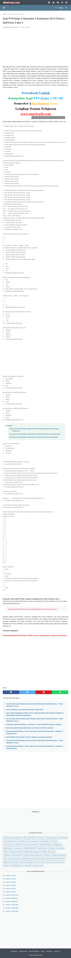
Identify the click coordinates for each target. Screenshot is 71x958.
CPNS (24, 837)
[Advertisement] (35, 48)
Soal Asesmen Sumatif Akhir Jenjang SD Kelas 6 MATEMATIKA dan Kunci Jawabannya (35, 434)
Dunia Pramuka (8, 841)
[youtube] (58, 2)
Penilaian (46, 855)
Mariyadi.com (38, 955)
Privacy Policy (23, 951)
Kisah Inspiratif (8, 848)
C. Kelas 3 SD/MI (10, 882)
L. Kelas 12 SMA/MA (11, 911)
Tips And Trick (40, 862)
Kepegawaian (58, 844)
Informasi (54, 841)
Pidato (5, 858)
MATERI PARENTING (30, 848)
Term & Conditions (34, 951)
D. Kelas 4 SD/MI (10, 885)
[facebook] (49, 2)
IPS (16, 841)
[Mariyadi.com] (12, 3)
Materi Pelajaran (43, 848)
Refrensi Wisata (8, 862)
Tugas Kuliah (60, 862)
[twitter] (53, 2)
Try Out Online (50, 862)
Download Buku (62, 837)
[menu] (4, 8)
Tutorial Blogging (15, 865)
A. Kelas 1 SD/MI (10, 875)
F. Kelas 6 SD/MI (10, 892)
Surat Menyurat (29, 862)
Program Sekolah (15, 858)
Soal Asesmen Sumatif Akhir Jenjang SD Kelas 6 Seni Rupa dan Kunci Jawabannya (34, 437)
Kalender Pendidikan (46, 844)
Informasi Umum (8, 844)
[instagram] (62, 2)
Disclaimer (14, 951)
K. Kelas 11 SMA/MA (11, 908)
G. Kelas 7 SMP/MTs (11, 895)
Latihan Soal (18, 848)
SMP (21, 862)
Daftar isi (57, 951)
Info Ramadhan (44, 841)
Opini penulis (60, 848)
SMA (16, 862)
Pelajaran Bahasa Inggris (31, 851)
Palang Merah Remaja (15, 851)
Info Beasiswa (23, 841)
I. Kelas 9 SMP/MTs (11, 901)
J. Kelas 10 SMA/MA (11, 905)
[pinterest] (66, 2)
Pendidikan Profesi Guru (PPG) (12, 855)
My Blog (52, 848)
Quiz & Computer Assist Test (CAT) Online (52, 858)
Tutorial (6, 865)
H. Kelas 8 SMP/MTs (11, 898)
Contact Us (49, 951)
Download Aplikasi (50, 837)
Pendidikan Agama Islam (48, 851)
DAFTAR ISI (31, 837)
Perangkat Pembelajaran (59, 855)
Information (19, 844)
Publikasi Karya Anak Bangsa (30, 858)
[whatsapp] (60, 692)
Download (40, 837)
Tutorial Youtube (27, 865)
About (43, 951)
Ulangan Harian (38, 865)
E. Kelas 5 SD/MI (10, 888)
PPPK (5, 851)
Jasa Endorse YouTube (31, 844)
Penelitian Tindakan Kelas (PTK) (33, 855)
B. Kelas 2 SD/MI (10, 879)
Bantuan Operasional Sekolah (12, 837)
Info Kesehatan (33, 841)
